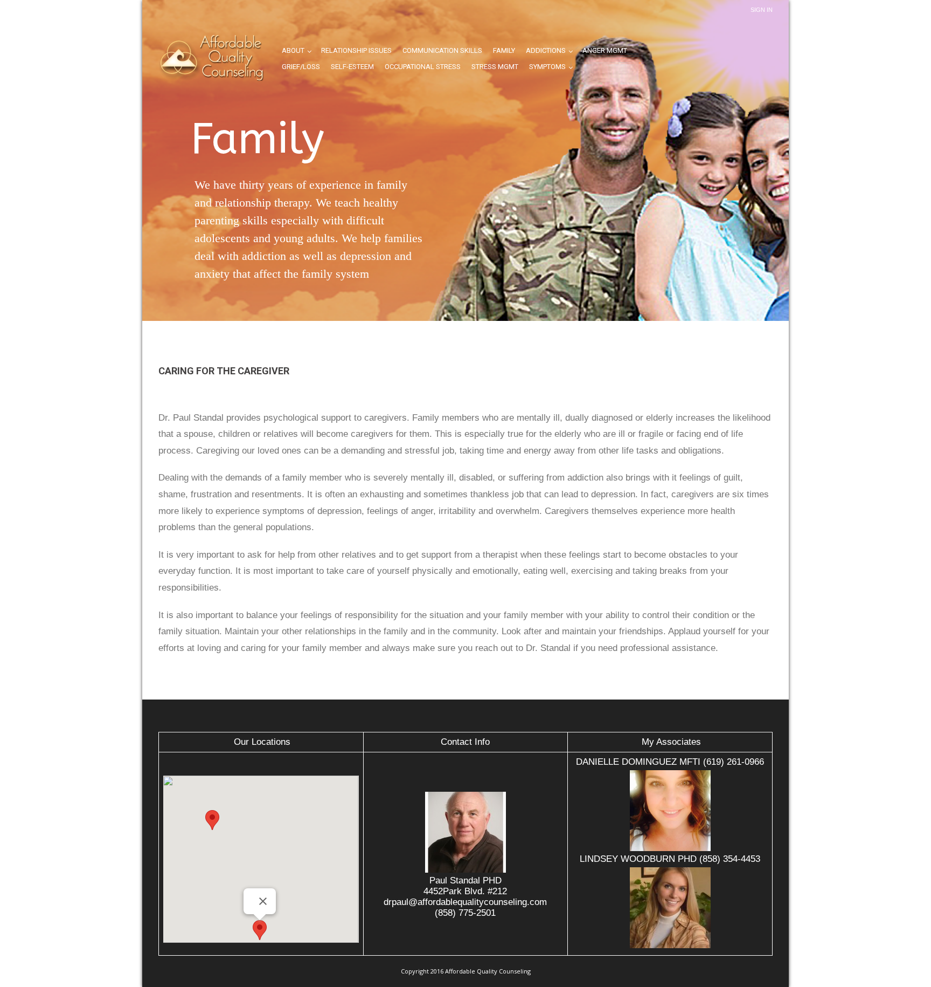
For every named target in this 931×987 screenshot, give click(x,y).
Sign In (762, 9)
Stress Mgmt (494, 67)
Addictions (546, 50)
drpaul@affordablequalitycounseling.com (465, 902)
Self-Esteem (352, 67)
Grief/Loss (301, 67)
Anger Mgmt (604, 50)
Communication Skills (442, 50)
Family (504, 50)
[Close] (263, 901)
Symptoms (547, 67)
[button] (260, 930)
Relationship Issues (356, 50)
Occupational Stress (423, 67)
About (293, 50)
